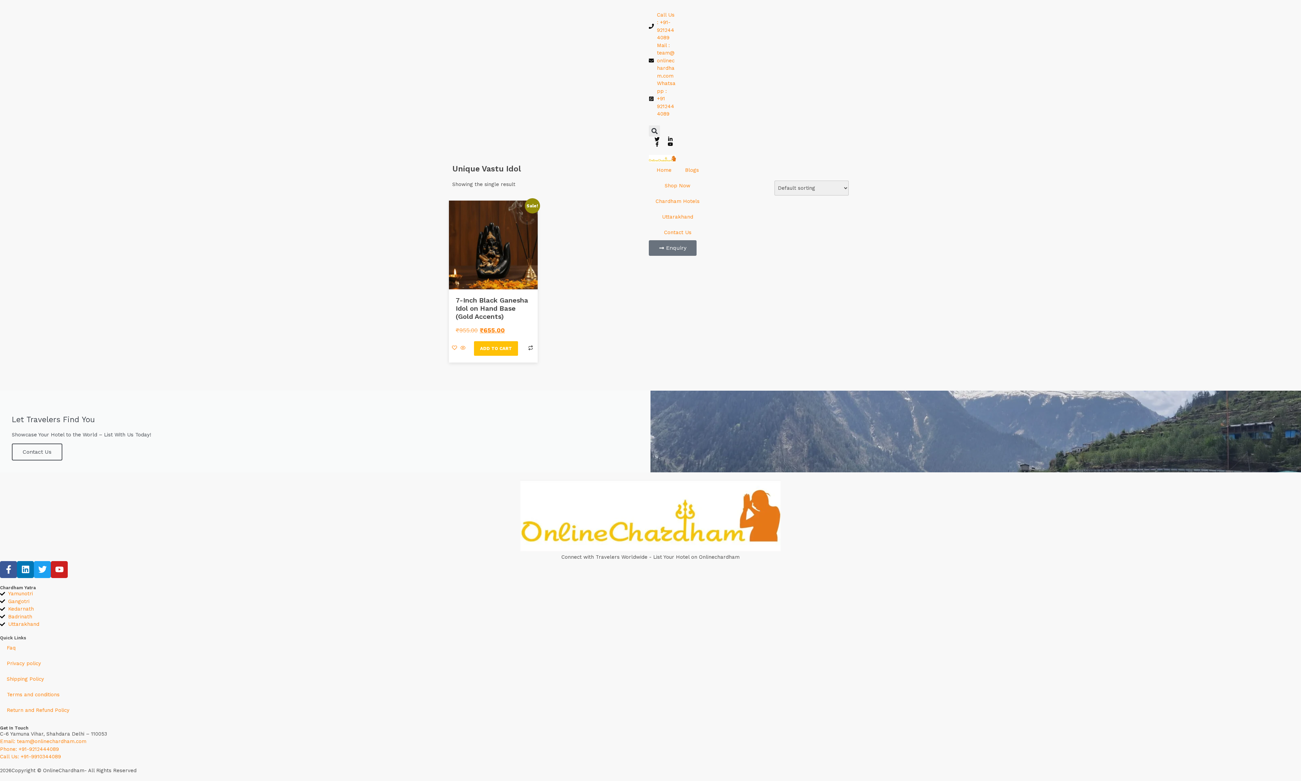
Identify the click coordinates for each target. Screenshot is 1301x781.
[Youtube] (59, 569)
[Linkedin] (25, 569)
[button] (654, 131)
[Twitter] (42, 569)
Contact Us (677, 232)
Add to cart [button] (496, 348)
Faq (11, 648)
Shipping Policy (25, 679)
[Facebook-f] (8, 569)
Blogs (692, 170)
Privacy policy (24, 663)
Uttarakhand (677, 217)
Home (664, 170)
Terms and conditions (33, 695)
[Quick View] (463, 348)
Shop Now (677, 186)
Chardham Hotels (678, 201)
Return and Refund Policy (38, 710)
